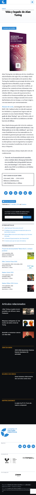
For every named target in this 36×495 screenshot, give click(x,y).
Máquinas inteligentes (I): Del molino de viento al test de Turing (11, 323)
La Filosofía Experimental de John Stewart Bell (16, 238)
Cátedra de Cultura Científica (15, 484)
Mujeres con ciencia (9, 374)
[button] (6, 193)
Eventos (24, 204)
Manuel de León (7, 107)
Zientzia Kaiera (7, 347)
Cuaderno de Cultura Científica (14, 488)
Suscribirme (27, 217)
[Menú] (32, 2)
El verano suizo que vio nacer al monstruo (15, 241)
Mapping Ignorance (8, 400)
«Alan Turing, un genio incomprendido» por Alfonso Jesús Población (11, 311)
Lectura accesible (9, 28)
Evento (4, 8)
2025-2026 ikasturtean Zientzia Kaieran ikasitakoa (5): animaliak (24, 352)
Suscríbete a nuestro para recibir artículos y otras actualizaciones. (17, 212)
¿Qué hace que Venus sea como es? (13, 228)
